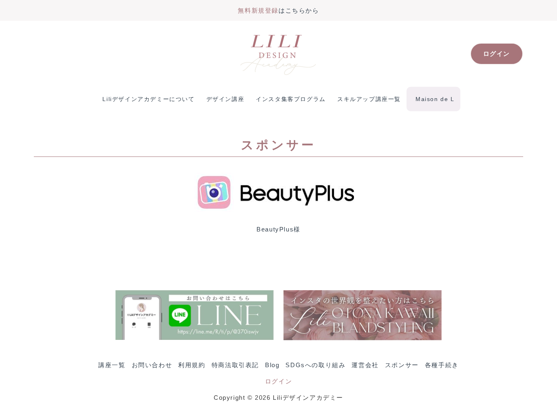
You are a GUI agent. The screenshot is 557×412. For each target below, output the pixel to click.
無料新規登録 (258, 10)
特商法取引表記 (235, 364)
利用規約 (191, 364)
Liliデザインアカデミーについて (148, 99)
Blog (272, 364)
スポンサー (402, 364)
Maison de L (435, 99)
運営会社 (364, 364)
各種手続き (442, 364)
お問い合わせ (152, 364)
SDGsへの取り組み (315, 364)
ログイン (278, 381)
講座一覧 (111, 364)
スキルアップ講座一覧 (369, 99)
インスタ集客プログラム (291, 99)
